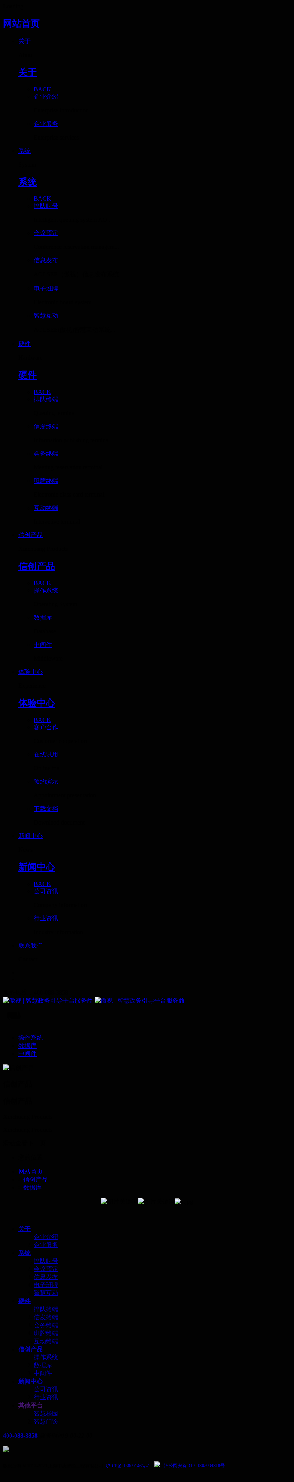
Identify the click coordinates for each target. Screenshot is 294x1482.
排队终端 (46, 1309)
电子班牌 (46, 1285)
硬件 (24, 1301)
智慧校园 (46, 1413)
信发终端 (46, 1317)
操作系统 (46, 1357)
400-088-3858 (20, 1435)
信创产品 (35, 1179)
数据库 (32, 1187)
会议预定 (46, 1269)
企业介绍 (46, 1237)
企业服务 (46, 1245)
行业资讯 (46, 1397)
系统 (24, 1253)
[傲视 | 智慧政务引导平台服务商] (147, 1001)
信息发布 (46, 1277)
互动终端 (46, 1341)
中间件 (43, 1373)
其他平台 (30, 1405)
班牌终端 (46, 1333)
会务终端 (46, 1325)
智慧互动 (46, 1293)
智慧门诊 (46, 1421)
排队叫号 (46, 1261)
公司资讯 (46, 1389)
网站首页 (21, 24)
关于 (24, 1229)
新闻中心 (30, 1381)
